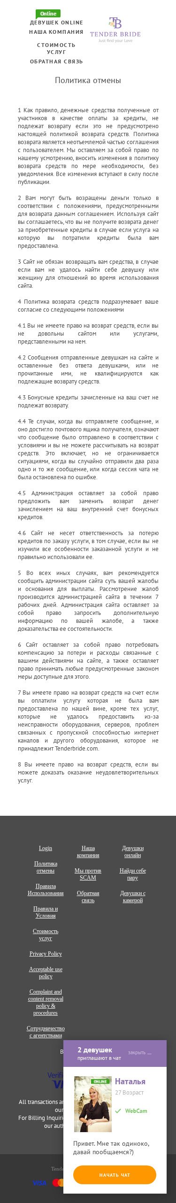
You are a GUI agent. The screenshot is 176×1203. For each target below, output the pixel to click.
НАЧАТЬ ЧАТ (114, 1175)
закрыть (136, 1052)
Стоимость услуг (56, 48)
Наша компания (56, 31)
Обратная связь (57, 61)
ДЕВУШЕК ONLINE (57, 22)
